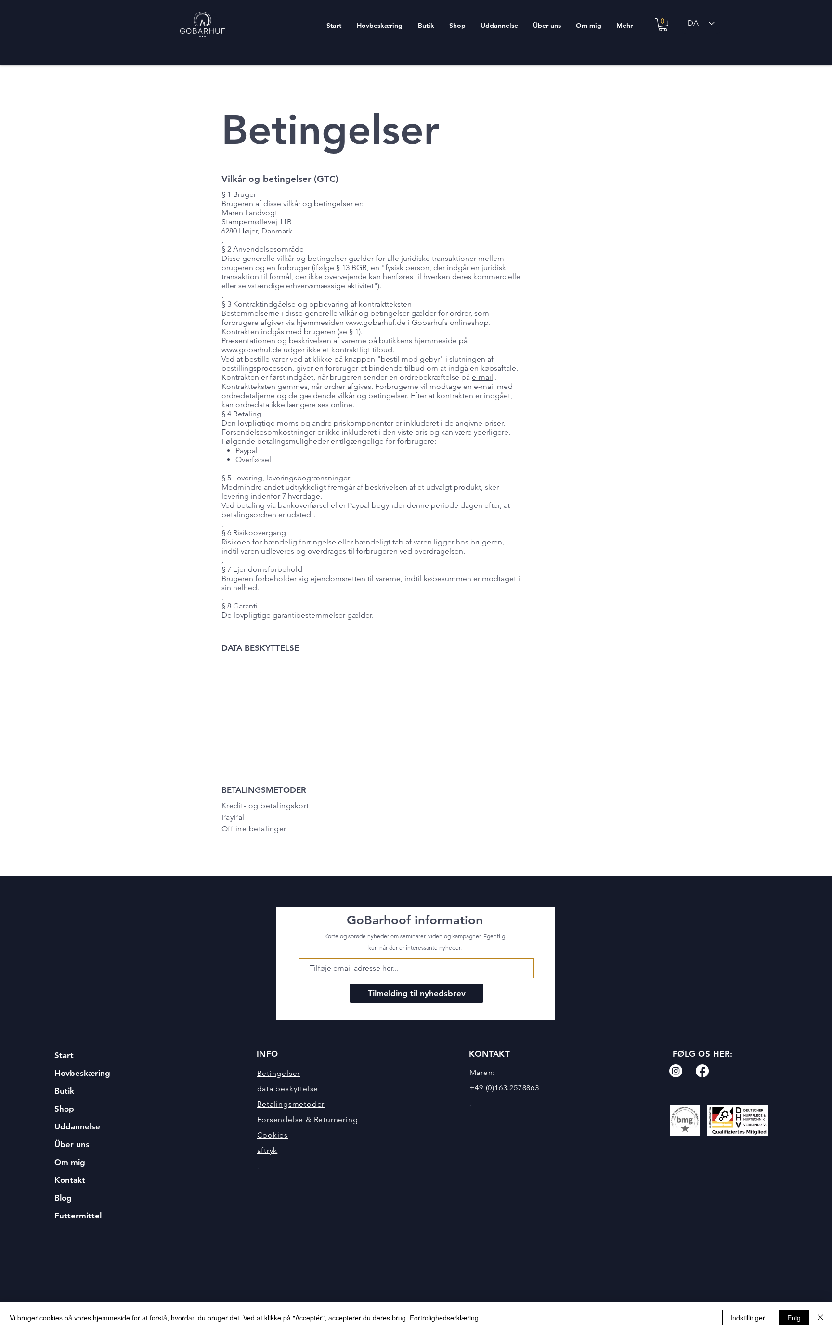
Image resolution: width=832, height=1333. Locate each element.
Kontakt (69, 1180)
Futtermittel (78, 1215)
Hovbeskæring (82, 1073)
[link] (663, 24)
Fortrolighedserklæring (444, 1317)
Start (64, 1055)
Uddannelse (77, 1126)
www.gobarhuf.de (376, 322)
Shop (64, 1108)
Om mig (69, 1162)
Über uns (72, 1144)
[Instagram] (675, 1070)
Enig (794, 1317)
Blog (63, 1198)
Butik (64, 1091)
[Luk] (820, 1317)
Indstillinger (747, 1317)
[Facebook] (702, 1070)
